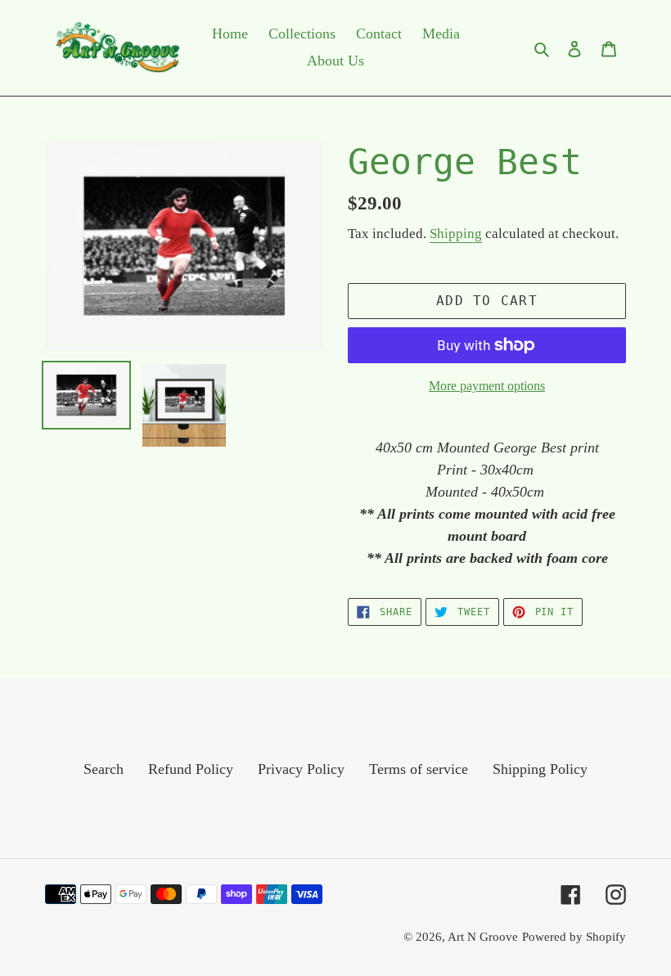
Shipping (456, 233)
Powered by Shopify (574, 936)
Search (103, 769)
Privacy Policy (301, 769)
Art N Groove (483, 936)
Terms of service (418, 769)
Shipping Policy (540, 769)
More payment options (487, 386)
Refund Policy (190, 769)
